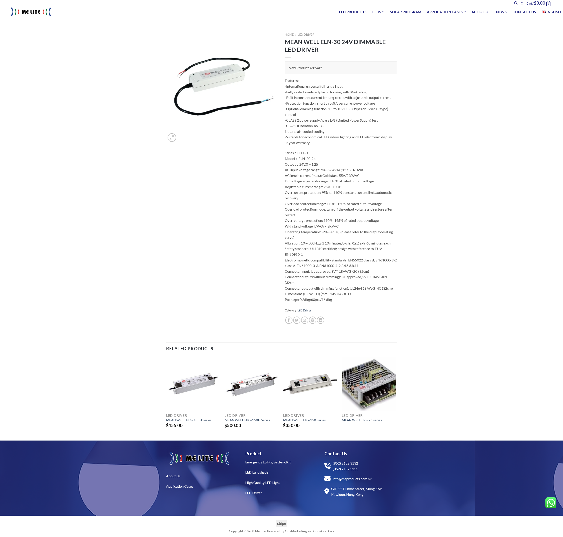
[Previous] (166, 398)
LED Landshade (256, 472)
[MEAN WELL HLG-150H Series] (252, 384)
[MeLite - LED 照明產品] (31, 12)
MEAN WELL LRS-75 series (362, 420)
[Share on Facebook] (288, 320)
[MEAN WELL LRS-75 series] (369, 384)
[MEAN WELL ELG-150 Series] (310, 384)
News (501, 12)
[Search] (515, 3)
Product (253, 453)
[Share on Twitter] (296, 320)
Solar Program (405, 12)
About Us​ (173, 476)
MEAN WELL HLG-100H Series (189, 420)
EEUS (376, 12)
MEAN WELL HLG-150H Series (247, 420)
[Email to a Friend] (304, 320)
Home (289, 34)
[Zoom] (172, 137)
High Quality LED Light (262, 482)
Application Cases (445, 12)
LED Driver (306, 34)
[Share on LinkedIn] (320, 320)
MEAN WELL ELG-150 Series (304, 420)
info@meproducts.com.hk (352, 479)
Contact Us (524, 12)
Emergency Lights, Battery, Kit (268, 462)
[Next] (395, 398)
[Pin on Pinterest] (312, 320)
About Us (481, 12)
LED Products (353, 12)
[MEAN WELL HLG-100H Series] (193, 384)
